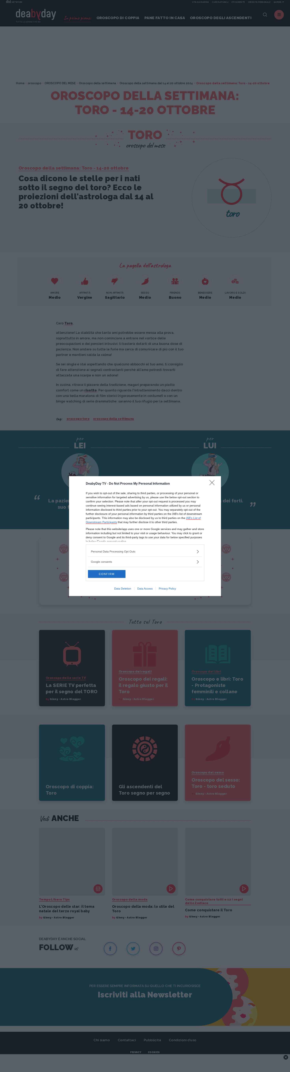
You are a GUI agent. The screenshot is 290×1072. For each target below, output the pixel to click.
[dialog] (145, 536)
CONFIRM (107, 574)
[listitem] (145, 552)
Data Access (145, 588)
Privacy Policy (167, 588)
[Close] (213, 484)
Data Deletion (122, 588)
